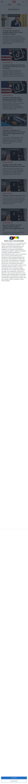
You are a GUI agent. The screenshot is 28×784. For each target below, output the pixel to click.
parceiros (14, 243)
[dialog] (14, 509)
